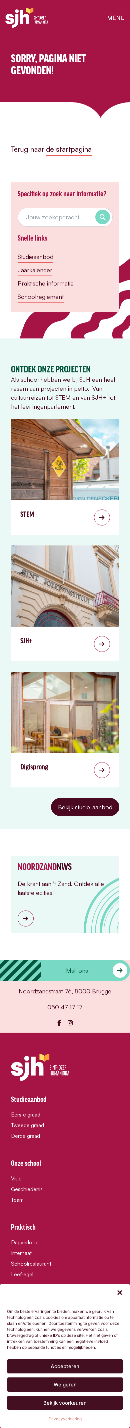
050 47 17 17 (65, 1007)
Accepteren (65, 1366)
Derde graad (25, 1135)
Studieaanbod (35, 256)
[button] (119, 1292)
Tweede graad (27, 1125)
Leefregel (22, 1274)
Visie (16, 1178)
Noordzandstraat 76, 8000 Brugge (65, 991)
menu (116, 17)
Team (17, 1199)
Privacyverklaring (65, 1418)
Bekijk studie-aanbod (85, 807)
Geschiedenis (27, 1189)
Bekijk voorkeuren (65, 1403)
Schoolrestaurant (31, 1263)
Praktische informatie (46, 283)
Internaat (21, 1253)
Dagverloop (25, 1242)
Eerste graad (25, 1114)
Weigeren (65, 1384)
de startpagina (69, 149)
